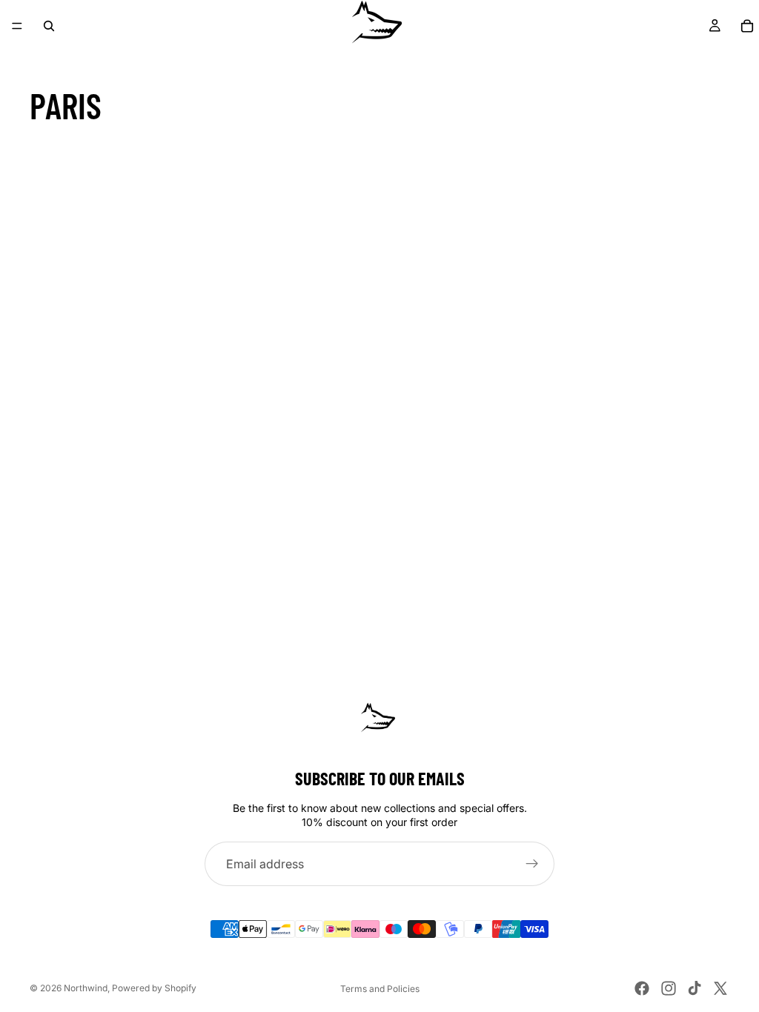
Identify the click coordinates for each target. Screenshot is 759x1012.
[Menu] (17, 26)
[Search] (49, 26)
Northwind (85, 987)
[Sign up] (532, 863)
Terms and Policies (380, 988)
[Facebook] (642, 988)
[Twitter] (720, 988)
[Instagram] (668, 988)
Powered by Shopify (154, 987)
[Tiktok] (694, 988)
